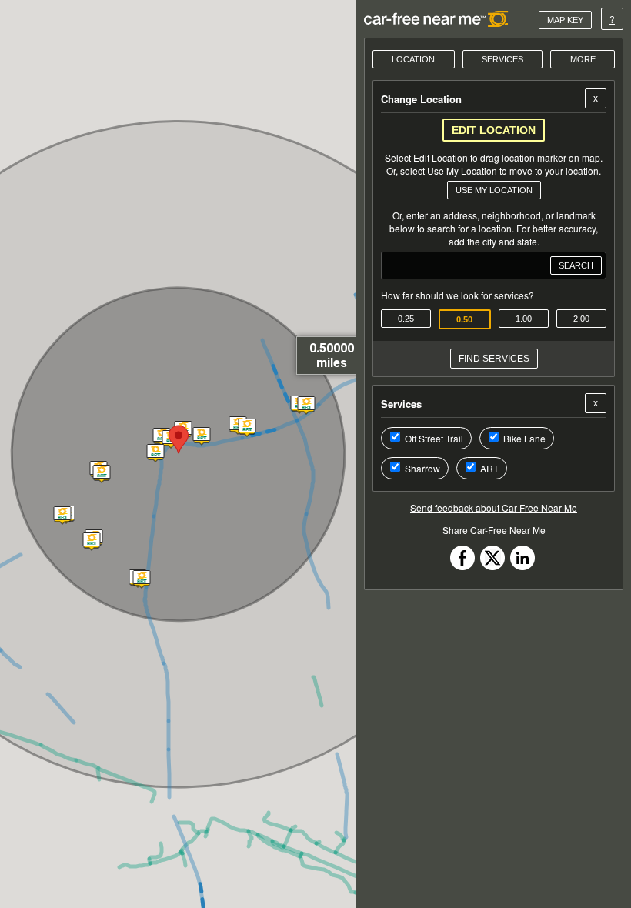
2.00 (581, 318)
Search (576, 265)
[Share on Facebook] (462, 566)
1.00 (524, 318)
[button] (161, 438)
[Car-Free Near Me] (436, 19)
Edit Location (494, 130)
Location (413, 59)
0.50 (464, 319)
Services (502, 59)
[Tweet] (492, 566)
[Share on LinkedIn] (522, 566)
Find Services (494, 358)
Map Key (565, 20)
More (583, 59)
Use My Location (494, 190)
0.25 (406, 318)
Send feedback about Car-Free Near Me (493, 507)
